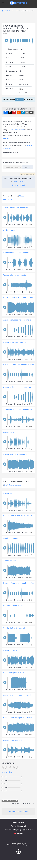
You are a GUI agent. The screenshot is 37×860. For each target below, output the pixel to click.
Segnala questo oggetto (28, 174)
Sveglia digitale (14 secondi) (14, 628)
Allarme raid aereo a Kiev (13, 740)
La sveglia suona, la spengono (15, 605)
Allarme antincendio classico (14, 342)
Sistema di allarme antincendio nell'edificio (20, 410)
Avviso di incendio (10, 230)
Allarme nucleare (10, 650)
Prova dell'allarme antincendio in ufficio (18, 365)
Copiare (27, 166)
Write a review (7, 772)
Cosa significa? (18, 185)
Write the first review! (20, 811)
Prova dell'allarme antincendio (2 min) (18, 297)
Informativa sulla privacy (13, 830)
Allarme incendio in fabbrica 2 (15, 454)
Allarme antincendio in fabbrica (15, 208)
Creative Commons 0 (20, 181)
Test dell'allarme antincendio (14, 275)
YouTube (20, 833)
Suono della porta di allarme (14, 673)
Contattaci (29, 830)
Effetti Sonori (14, 130)
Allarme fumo (8, 432)
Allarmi (21, 130)
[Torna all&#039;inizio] (18, 853)
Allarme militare (9, 561)
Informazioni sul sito (18, 822)
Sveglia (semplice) (10, 538)
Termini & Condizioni (18, 826)
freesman (31, 92)
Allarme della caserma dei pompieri (17, 320)
